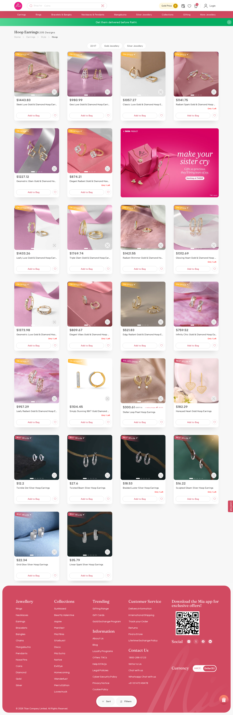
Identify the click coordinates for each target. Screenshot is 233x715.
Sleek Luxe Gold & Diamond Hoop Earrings (36, 104)
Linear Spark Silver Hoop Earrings (86, 564)
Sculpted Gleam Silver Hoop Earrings (194, 488)
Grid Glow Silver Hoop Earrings (32, 564)
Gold (18, 679)
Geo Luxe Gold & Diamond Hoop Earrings (90, 104)
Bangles (20, 634)
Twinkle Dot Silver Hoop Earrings (33, 488)
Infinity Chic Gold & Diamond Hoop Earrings (196, 334)
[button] (18, 74)
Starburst (59, 640)
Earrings (21, 14)
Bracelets (21, 628)
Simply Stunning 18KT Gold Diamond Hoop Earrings (90, 411)
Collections (167, 14)
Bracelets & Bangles (61, 14)
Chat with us (136, 670)
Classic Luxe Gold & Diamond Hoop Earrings (143, 104)
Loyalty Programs (103, 651)
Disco (57, 647)
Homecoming (62, 672)
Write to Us (135, 664)
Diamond (21, 672)
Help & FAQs (100, 664)
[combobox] (69, 6)
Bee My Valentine (64, 615)
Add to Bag (33, 115)
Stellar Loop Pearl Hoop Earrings (139, 412)
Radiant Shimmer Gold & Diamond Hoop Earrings (143, 258)
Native (58, 659)
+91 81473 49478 (138, 683)
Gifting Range (101, 608)
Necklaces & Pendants (92, 14)
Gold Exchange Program (107, 621)
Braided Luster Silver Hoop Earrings (141, 488)
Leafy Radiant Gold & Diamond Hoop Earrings (36, 411)
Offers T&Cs (100, 657)
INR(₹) (197, 668)
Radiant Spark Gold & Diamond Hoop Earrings (196, 104)
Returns (133, 628)
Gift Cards (98, 615)
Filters (127, 701)
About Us (98, 638)
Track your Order (138, 621)
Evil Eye (58, 666)
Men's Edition (61, 685)
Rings (38, 14)
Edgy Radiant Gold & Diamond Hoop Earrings (143, 334)
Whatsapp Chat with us (142, 676)
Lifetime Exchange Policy (143, 640)
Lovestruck (60, 691)
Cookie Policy (100, 689)
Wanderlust (61, 679)
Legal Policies (100, 670)
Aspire (58, 621)
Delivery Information (140, 608)
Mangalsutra (120, 14)
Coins (19, 666)
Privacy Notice (101, 683)
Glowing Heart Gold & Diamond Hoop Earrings (196, 258)
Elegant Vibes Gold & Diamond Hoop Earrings (90, 334)
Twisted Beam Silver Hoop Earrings (87, 488)
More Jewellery (208, 14)
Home (17, 37)
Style (43, 37)
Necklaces (22, 615)
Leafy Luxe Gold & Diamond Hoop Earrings (36, 258)
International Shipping (141, 615)
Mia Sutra (59, 653)
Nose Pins (21, 659)
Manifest (59, 628)
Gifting (186, 14)
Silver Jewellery (144, 14)
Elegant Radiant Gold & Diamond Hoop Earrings (90, 181)
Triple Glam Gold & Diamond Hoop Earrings (90, 258)
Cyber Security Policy (105, 676)
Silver (19, 685)
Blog (95, 645)
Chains (20, 640)
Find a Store (136, 634)
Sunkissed (60, 608)
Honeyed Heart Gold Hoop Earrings (194, 411)
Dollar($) (209, 668)
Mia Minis (59, 634)
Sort (108, 701)
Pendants (21, 653)
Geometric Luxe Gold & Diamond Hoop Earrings (36, 334)
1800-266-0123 (137, 657)
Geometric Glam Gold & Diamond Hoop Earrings (36, 181)
